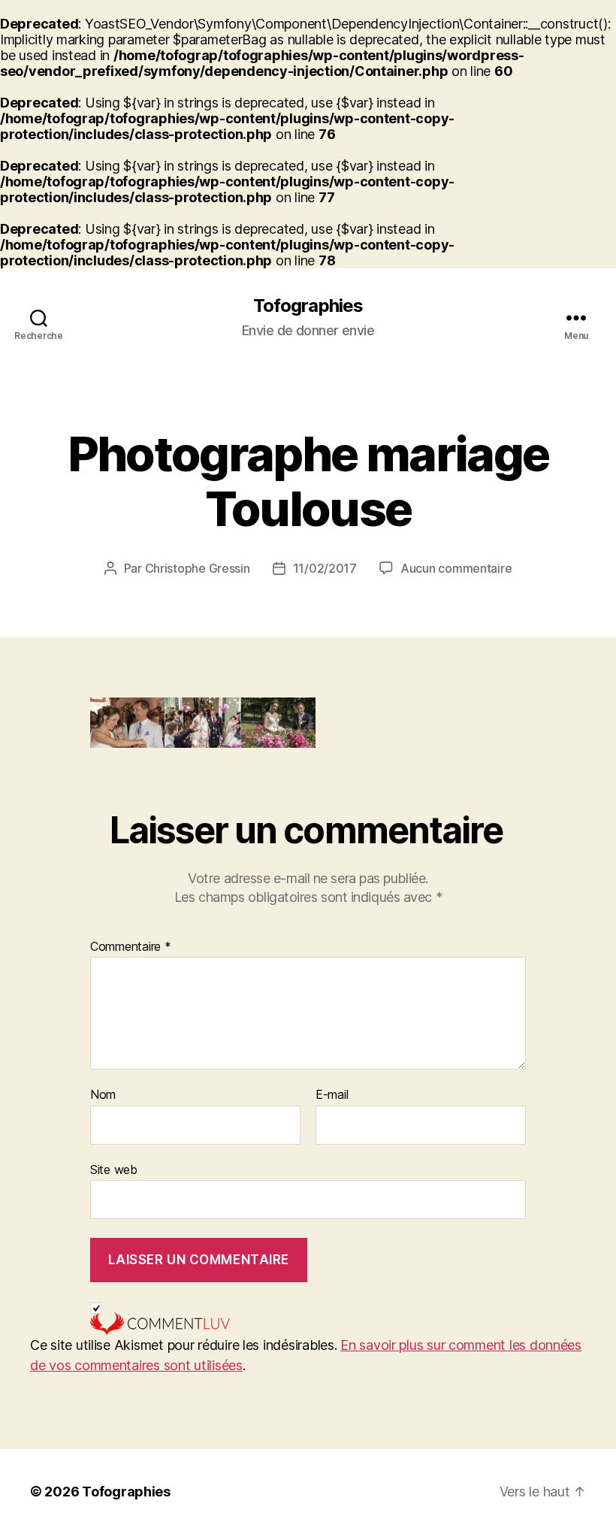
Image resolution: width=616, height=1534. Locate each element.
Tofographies (307, 306)
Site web (113, 1169)
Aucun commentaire (456, 568)
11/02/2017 (325, 568)
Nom (103, 1095)
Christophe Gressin (197, 568)
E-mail (332, 1095)
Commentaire (130, 947)
